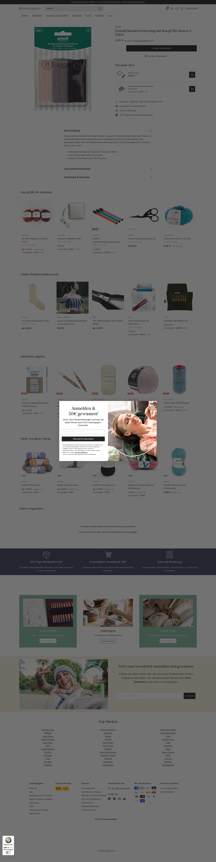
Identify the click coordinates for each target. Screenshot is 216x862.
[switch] (8, 852)
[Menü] (12, 837)
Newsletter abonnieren (83, 439)
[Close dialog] (154, 403)
